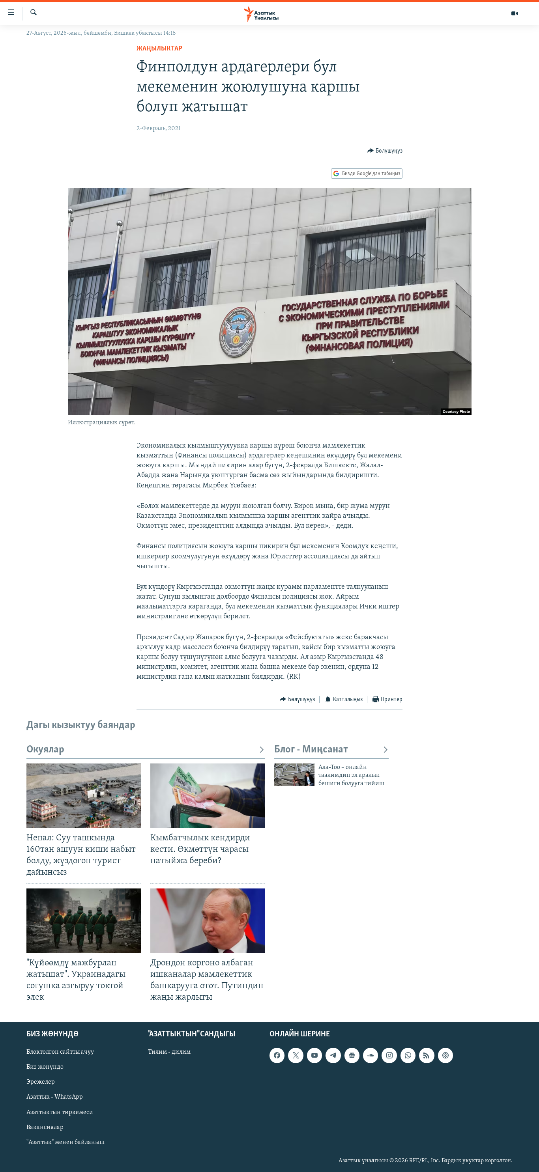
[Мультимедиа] (514, 13)
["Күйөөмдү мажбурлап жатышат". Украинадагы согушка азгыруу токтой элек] (83, 920)
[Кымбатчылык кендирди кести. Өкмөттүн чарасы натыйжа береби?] (207, 795)
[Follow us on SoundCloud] (370, 1055)
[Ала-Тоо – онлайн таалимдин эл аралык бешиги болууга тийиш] (294, 774)
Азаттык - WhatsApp (54, 1097)
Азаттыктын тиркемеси (59, 1112)
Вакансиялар (45, 1127)
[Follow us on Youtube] (314, 1055)
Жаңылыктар (159, 48)
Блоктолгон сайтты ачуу (60, 1052)
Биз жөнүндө (45, 1067)
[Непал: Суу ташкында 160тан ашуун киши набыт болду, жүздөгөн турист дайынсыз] (83, 795)
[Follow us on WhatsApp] (408, 1055)
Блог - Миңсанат (311, 750)
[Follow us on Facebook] (277, 1055)
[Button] (384, 151)
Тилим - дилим (169, 1052)
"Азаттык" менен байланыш (65, 1142)
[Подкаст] (445, 1055)
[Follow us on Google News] (351, 1055)
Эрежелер (40, 1082)
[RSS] (426, 1055)
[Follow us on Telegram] (333, 1055)
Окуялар (45, 750)
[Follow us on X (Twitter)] (295, 1055)
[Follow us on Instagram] (389, 1055)
